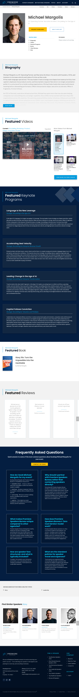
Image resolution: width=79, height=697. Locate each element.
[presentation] (77, 419)
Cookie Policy (62, 691)
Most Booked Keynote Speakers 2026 (54, 662)
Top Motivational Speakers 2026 (56, 666)
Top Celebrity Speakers (55, 673)
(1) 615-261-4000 (31, 668)
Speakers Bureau (6, 6)
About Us (70, 658)
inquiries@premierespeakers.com (31, 674)
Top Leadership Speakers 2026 (55, 670)
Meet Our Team (72, 661)
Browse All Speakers (54, 678)
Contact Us (71, 666)
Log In (69, 675)
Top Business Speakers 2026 (54, 657)
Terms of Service (71, 691)
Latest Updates (72, 663)
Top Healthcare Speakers (55, 675)
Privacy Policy (53, 691)
